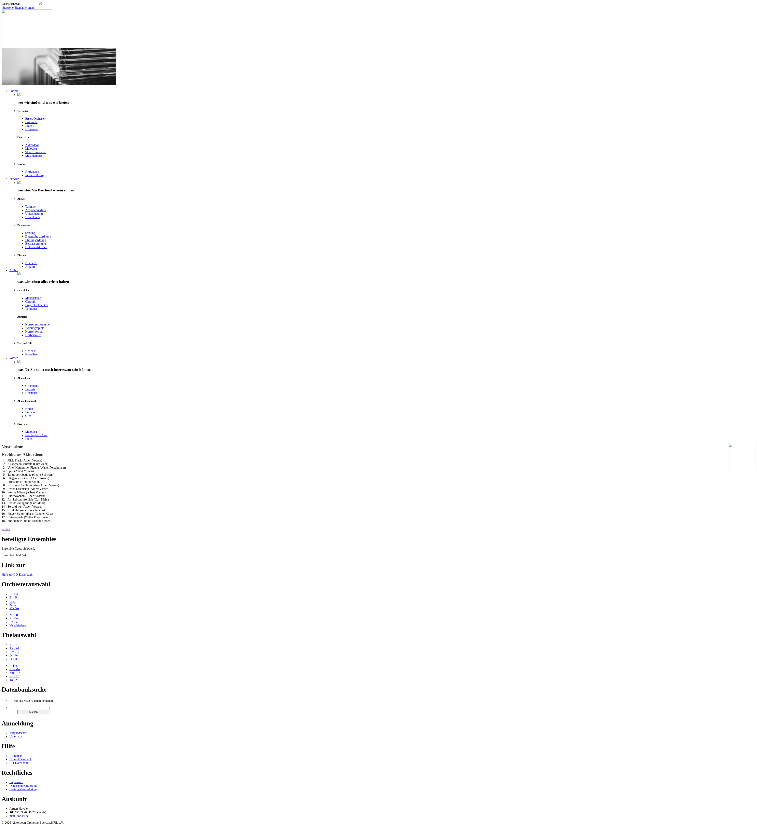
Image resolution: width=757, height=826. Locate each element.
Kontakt (29, 7)
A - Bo (13, 594)
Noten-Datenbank (20, 759)
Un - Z (13, 622)
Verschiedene (17, 625)
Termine (30, 206)
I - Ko (13, 665)
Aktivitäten (32, 171)
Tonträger (31, 308)
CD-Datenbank (19, 762)
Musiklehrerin (34, 155)
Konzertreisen (34, 331)
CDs (28, 416)
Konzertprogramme (37, 324)
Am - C (14, 652)
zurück (6, 529)
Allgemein (15, 755)
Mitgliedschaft (18, 733)
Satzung (30, 233)
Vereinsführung (34, 175)
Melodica (31, 148)
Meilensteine (33, 298)
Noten (29, 408)
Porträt (13, 90)
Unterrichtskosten (36, 247)
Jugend (29, 125)
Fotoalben (31, 354)
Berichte (30, 350)
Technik (30, 389)
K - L (12, 604)
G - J (12, 601)
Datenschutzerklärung (23, 785)
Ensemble (31, 122)
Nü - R (13, 614)
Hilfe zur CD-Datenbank (17, 574)
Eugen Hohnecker (36, 305)
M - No (14, 608)
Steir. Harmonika (35, 152)
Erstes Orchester (35, 118)
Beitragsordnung (35, 243)
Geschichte (32, 385)
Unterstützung (34, 213)
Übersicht (31, 263)
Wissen (13, 358)
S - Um (14, 618)
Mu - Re (14, 672)
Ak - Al (14, 648)
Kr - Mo (14, 669)
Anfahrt (30, 266)
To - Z (13, 679)
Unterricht (15, 736)
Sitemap (19, 7)
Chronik (30, 301)
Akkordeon (32, 145)
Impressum (16, 782)
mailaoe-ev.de (19, 816)
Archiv (13, 270)
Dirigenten (31, 129)
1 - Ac (13, 644)
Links (28, 438)
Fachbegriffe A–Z (36, 435)
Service (14, 178)
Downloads (32, 217)
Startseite (8, 7)
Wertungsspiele (34, 328)
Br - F (13, 597)
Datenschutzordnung (38, 236)
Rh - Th (14, 676)
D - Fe (13, 655)
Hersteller (31, 392)
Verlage (30, 412)
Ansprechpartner (35, 210)
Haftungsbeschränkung (23, 789)
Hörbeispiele (33, 335)
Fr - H (13, 659)
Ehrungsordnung (35, 240)
